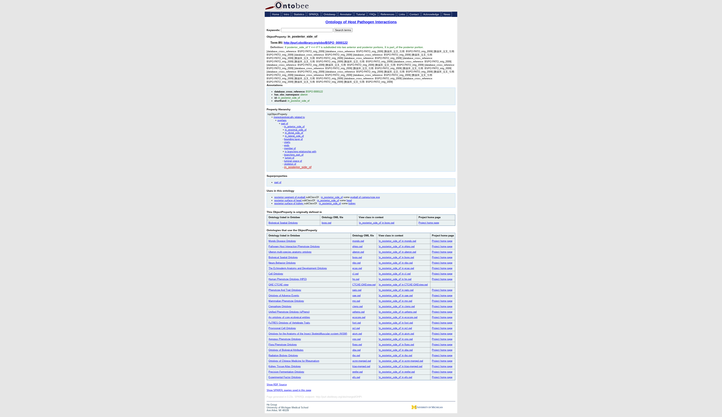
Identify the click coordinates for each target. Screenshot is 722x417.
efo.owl (356, 377)
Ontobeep (329, 14)
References (387, 14)
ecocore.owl (358, 317)
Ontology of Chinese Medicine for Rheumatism (293, 360)
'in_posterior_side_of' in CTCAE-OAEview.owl (403, 284)
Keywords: (274, 30)
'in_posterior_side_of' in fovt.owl (395, 322)
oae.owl (356, 295)
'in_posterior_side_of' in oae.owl (395, 295)
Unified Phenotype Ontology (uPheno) (288, 311)
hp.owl (355, 279)
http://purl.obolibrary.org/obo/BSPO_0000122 (316, 42)
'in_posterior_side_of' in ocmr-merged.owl (400, 360)
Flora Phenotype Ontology (282, 344)
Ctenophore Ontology (279, 306)
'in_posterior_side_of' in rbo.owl (395, 355)
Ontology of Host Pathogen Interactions (361, 22)
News (447, 14)
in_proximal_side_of (295, 129)
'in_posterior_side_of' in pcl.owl (395, 328)
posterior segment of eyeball (290, 197)
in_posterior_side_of (297, 167)
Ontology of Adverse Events (283, 295)
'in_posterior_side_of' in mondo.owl (397, 241)
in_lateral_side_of (294, 136)
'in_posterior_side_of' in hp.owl (394, 279)
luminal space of (293, 161)
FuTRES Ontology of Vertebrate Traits (289, 322)
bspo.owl (326, 222)
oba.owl (356, 350)
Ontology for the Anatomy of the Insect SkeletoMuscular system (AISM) (307, 333)
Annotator (346, 14)
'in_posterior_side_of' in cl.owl (394, 273)
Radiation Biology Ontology (283, 355)
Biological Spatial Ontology (283, 222)
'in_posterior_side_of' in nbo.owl (395, 262)
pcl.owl (356, 328)
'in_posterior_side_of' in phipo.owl (396, 246)
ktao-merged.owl (361, 366)
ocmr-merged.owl (361, 360)
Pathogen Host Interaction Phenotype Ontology (294, 246)
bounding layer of (293, 139)
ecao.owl (357, 268)
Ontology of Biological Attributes (285, 350)
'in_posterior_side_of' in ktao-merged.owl (400, 366)
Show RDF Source (277, 384)
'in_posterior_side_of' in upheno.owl (397, 311)
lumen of (289, 157)
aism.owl (357, 333)
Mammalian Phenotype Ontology (286, 301)
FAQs (372, 14)
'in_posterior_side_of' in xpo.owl (395, 339)
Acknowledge (431, 14)
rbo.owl (356, 355)
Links (402, 14)
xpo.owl (356, 339)
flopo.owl (357, 344)
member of (290, 148)
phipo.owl (357, 246)
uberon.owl (358, 252)
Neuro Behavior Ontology (282, 262)
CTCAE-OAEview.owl (364, 284)
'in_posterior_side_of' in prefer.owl (396, 371)
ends (286, 145)
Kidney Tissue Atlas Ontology (284, 366)
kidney (352, 203)
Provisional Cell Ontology (282, 328)
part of (284, 123)
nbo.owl (356, 262)
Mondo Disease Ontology (282, 241)
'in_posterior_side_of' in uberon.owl (397, 252)
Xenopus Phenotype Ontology (284, 339)
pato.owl (356, 290)
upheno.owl (358, 311)
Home (275, 14)
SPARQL (314, 14)
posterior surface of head (288, 200)
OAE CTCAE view (278, 284)
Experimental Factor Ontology (284, 377)
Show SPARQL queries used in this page (289, 390)
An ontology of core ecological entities (289, 317)
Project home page (429, 222)
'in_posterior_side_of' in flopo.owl (396, 344)
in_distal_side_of (294, 132)
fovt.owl (356, 322)
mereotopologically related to (289, 117)
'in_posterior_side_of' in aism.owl (396, 333)
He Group (272, 404)
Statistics (299, 14)
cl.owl (355, 273)
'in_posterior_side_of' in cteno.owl (396, 306)
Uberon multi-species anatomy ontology (290, 252)
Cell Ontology (275, 273)
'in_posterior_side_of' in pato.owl (395, 290)
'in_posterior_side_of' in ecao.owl (396, 268)
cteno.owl (357, 306)
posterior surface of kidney (289, 203)
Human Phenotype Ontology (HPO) (287, 279)
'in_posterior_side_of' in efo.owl (395, 377)
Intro (286, 14)
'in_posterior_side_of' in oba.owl (395, 350)
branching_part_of (293, 154)
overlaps (282, 120)
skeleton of (290, 164)
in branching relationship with (300, 151)
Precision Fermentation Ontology (286, 371)
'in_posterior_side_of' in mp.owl (395, 301)
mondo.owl (358, 241)
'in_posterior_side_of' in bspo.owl (376, 222)
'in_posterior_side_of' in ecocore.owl (397, 317)
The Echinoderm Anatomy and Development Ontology (297, 268)
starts (287, 142)
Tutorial (360, 14)
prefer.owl (357, 371)
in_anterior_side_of (294, 126)
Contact (414, 14)
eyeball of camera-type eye (365, 197)
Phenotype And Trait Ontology (284, 290)
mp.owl (356, 301)
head (349, 200)
